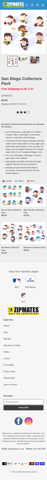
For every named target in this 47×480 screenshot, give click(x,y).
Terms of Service (10, 385)
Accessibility (9, 365)
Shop (6, 332)
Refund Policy (9, 378)
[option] (12, 61)
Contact (7, 358)
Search (6, 326)
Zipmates (7, 339)
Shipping (4, 104)
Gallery (6, 352)
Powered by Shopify (30, 472)
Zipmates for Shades (12, 345)
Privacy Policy (9, 371)
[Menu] (42, 5)
